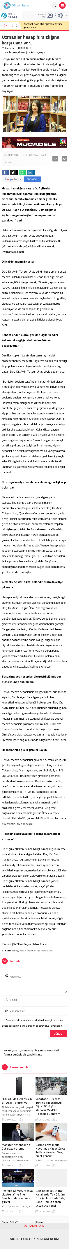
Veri (51, 950)
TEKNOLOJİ (23, 48)
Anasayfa (10, 48)
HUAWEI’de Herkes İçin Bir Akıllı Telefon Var (17, 1100)
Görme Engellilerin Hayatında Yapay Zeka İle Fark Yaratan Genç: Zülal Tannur (50, 1150)
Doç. (16, 950)
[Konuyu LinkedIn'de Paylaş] (31, 172)
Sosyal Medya (41, 950)
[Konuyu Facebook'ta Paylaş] (5, 172)
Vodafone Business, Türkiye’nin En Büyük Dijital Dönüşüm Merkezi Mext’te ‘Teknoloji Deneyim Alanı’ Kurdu (49, 1108)
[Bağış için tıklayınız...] (34, 145)
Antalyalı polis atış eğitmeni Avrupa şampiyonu (43, 25)
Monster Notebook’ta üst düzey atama (16, 1146)
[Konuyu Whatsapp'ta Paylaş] (22, 172)
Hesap (23, 950)
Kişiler (30, 950)
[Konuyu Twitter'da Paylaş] (14, 172)
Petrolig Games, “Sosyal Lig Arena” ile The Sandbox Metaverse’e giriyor (17, 1196)
